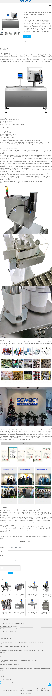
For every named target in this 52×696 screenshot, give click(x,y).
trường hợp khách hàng (10, 690)
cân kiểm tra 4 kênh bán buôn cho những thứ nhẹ (6, 613)
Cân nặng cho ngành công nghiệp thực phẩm (12, 623)
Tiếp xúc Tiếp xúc (38, 690)
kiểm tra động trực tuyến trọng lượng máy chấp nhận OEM (32, 613)
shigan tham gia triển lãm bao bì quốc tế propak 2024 (14, 646)
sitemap (47, 690)
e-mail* (2, 547)
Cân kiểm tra (29, 690)
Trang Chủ (21, 690)
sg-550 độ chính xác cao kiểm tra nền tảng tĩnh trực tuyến (19, 595)
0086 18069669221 (6, 680)
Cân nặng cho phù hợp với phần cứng (9, 634)
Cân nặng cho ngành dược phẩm (8, 626)
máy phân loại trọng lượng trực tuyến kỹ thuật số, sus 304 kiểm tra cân (46, 595)
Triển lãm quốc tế (40, 689)
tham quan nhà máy (28, 689)
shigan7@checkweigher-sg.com (10, 682)
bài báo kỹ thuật (17, 689)
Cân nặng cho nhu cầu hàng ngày (8, 631)
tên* (1, 551)
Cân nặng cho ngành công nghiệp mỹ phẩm (11, 629)
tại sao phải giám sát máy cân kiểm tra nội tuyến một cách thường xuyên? (19, 660)
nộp (10, 573)
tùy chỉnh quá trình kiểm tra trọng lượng (10, 664)
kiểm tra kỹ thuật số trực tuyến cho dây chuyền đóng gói (6, 595)
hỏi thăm (27, 36)
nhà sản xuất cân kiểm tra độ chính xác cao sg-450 (45, 613)
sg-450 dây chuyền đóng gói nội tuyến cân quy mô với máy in (19, 613)
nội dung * (2, 560)
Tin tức (9, 689)
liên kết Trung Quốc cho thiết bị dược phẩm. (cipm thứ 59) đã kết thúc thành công (21, 642)
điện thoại (2, 556)
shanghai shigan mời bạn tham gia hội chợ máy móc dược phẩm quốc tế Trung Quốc (22, 650)
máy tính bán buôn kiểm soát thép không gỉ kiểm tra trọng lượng (33, 595)
